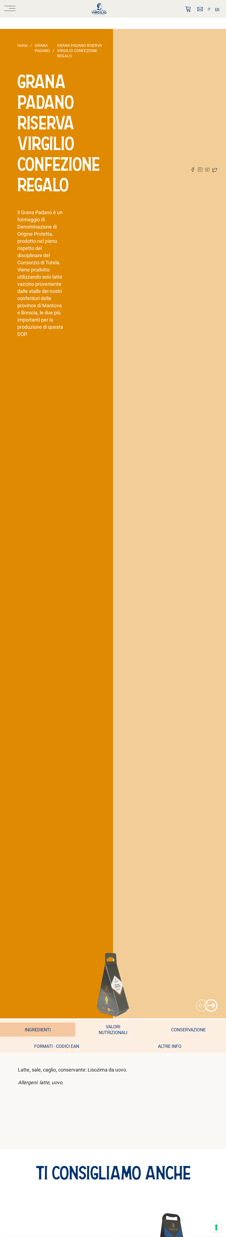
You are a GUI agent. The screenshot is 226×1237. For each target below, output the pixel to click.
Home (22, 45)
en (217, 9)
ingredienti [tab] (38, 1029)
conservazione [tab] (188, 1029)
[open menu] (9, 9)
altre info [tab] (169, 1046)
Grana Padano (42, 48)
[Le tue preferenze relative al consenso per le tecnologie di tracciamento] (216, 1227)
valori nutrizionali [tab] (113, 1029)
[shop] (187, 9)
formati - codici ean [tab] (56, 1046)
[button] (211, 1005)
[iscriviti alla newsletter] (200, 9)
